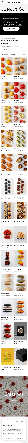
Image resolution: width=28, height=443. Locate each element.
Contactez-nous (14, 400)
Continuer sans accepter (19, 421)
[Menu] (2, 2)
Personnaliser (20, 438)
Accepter (8, 438)
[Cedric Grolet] (14, 2)
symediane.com (18, 440)
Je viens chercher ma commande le (13, 23)
